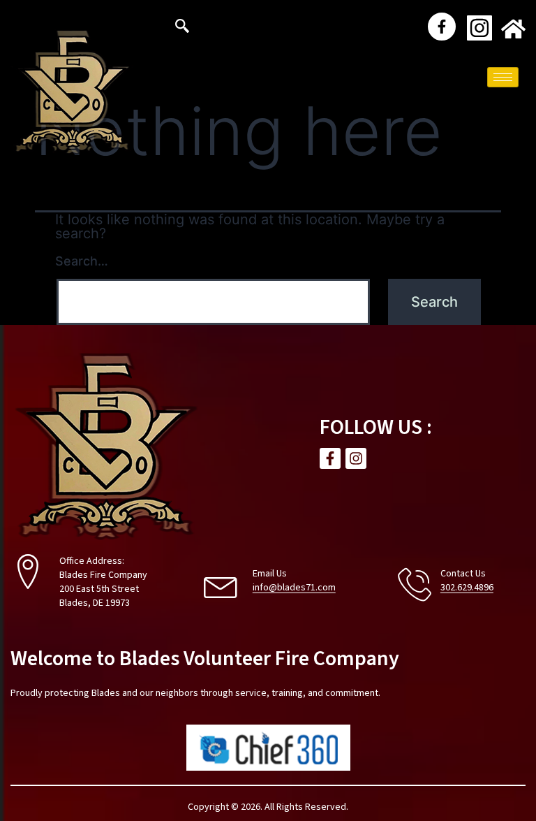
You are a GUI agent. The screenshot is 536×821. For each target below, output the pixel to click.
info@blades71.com (294, 588)
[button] (182, 28)
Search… (81, 261)
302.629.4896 (466, 588)
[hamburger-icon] (503, 77)
